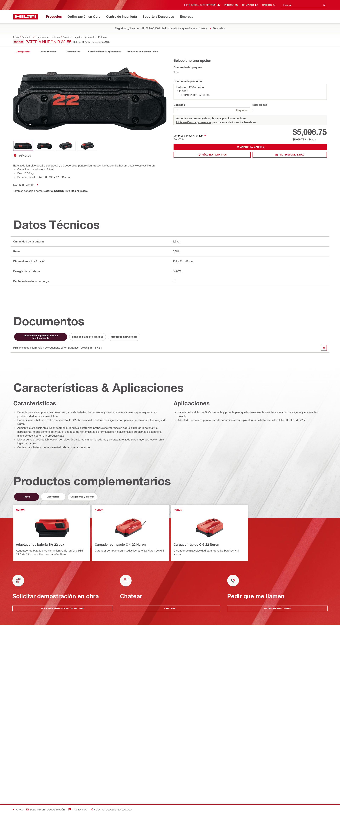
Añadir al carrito (252, 146)
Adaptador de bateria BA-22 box (40, 544)
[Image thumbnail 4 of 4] (87, 146)
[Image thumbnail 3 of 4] (66, 146)
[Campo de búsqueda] (324, 5)
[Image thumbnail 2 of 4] (44, 146)
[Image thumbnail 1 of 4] (23, 146)
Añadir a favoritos (214, 154)
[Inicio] (25, 16)
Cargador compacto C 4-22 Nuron (120, 544)
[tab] (23, 51)
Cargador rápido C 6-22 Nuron (196, 544)
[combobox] (304, 5)
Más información (23, 184)
